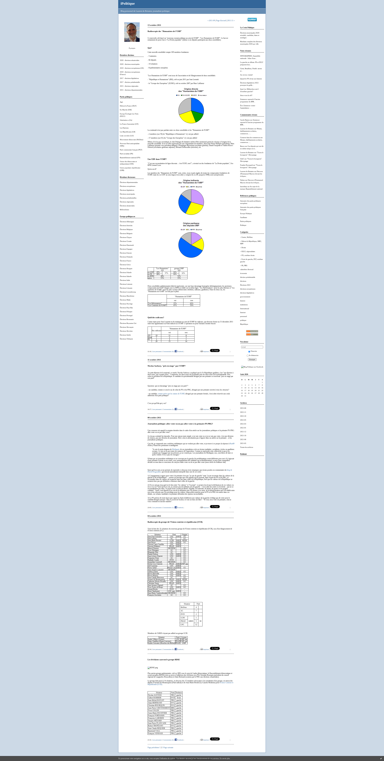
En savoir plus (225, 758)
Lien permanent (157, 351)
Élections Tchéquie (126, 339)
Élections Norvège (126, 304)
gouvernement (245, 297)
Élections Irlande (126, 272)
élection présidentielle (247, 277)
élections (243, 281)
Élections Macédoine (127, 296)
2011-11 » (231, 20)
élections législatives (247, 293)
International (244, 308)
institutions (244, 305)
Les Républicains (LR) (127, 132)
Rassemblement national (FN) (130, 157)
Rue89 (232, 444)
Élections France (125, 261)
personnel (243, 316)
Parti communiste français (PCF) (131, 150)
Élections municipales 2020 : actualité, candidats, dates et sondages (250, 35)
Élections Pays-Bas (126, 308)
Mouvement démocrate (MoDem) (131, 139)
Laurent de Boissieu (247, 129)
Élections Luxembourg (128, 292)
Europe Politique (246, 213)
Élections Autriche (126, 225)
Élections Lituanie (126, 288)
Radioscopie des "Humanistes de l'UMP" (165, 31)
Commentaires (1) (168, 507)
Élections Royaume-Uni (128, 323)
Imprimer (206, 351)
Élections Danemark (127, 245)
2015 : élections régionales (129, 86)
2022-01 (243, 428)
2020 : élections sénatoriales (129, 60)
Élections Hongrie (126, 268)
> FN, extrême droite (247, 255)
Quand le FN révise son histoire (251, 79)
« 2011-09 (211, 20)
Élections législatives (127, 190)
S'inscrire (254, 351)
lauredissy (243, 186)
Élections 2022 (245, 285)
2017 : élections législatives (129, 78)
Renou (242, 146)
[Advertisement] (252, 503)
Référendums (124, 209)
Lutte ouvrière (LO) (127, 136)
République (244, 324)
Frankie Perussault (246, 165)
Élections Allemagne (127, 221)
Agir (121, 102)
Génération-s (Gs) (126, 120)
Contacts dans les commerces (250, 137)
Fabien (242, 180)
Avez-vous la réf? (246, 95)
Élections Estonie (126, 253)
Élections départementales (129, 182)
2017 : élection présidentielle (130, 82)
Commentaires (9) (168, 649)
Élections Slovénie (126, 331)
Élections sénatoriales (127, 206)
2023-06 (243, 408)
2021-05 (243, 443)
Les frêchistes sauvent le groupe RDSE (164, 659)
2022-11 (243, 412)
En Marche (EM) (126, 110)
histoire (242, 301)
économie (243, 273)
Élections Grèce (125, 265)
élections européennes (247, 289)
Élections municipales (127, 194)
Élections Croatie (126, 241)
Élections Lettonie (126, 284)
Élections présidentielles (128, 198)
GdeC (242, 159)
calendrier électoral (246, 269)
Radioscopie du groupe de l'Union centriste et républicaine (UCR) (175, 522)
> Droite (243, 247)
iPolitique (128, 3)
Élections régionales (127, 202)
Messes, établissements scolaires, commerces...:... (251, 131)
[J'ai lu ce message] (381, 758)
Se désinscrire (253, 355)
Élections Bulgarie (126, 233)
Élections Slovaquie (127, 327)
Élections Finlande (126, 257)
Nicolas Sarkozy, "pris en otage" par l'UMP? (167, 366)
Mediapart (175, 449)
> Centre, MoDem (246, 237)
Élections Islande (126, 276)
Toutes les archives (246, 447)
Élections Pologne (126, 311)
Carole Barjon (245, 120)
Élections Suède (125, 335)
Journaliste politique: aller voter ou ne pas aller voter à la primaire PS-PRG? (180, 424)
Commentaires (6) (168, 740)
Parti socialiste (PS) (126, 154)
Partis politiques (245, 221)
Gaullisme (243, 217)
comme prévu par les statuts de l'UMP (171, 394)
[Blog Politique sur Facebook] (252, 367)
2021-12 (243, 432)
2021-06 (243, 439)
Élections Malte (125, 300)
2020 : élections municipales (130, 64)
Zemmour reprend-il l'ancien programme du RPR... (252, 122)
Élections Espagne (126, 249)
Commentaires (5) (168, 409)
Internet (243, 312)
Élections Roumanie (127, 319)
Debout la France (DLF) (128, 106)
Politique (243, 225)
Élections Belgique (126, 229)
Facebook (180, 351)
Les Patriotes (124, 128)
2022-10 (243, 416)
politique (243, 320)
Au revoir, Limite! (246, 75)
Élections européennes (127, 186)
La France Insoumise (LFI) (129, 124)
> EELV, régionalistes (247, 251)
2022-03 (243, 424)
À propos (132, 48)
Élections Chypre (126, 237)
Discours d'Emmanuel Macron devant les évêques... (251, 173)
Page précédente (153, 747)
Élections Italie (125, 280)
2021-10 (243, 435)
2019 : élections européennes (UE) (132, 68)
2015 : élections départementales (131, 90)
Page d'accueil (221, 20)
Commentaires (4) (168, 351)
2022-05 (243, 420)
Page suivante (168, 747)
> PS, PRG (243, 265)
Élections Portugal (126, 315)
